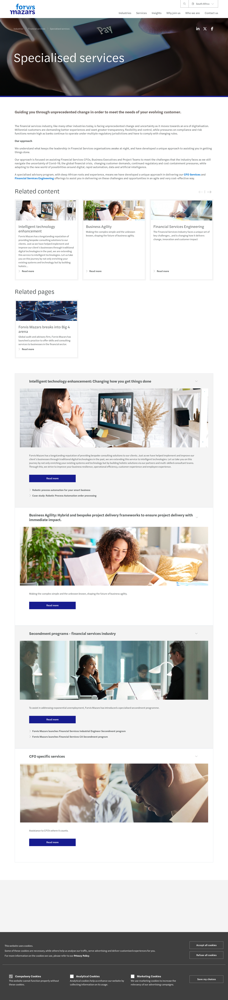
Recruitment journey (148, 921)
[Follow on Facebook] (132, 888)
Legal (57, 917)
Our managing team (188, 931)
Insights (156, 13)
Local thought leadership (108, 921)
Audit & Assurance (64, 921)
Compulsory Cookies (28, 976)
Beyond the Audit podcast (108, 913)
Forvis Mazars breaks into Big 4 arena (44, 329)
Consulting (60, 925)
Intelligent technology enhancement (36, 228)
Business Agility (99, 226)
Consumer (19, 913)
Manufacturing (21, 910)
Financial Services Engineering (178, 226)
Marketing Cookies (149, 976)
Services (141, 13)
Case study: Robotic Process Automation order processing (64, 495)
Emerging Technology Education (112, 910)
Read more (28, 271)
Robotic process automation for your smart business (61, 490)
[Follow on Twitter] (117, 888)
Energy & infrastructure (25, 917)
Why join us (173, 13)
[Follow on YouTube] (139, 888)
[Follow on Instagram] (125, 888)
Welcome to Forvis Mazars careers (154, 910)
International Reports (106, 917)
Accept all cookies (206, 945)
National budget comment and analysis (111, 926)
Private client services (65, 910)
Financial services (36, 28)
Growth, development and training (154, 928)
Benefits (142, 925)
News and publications (190, 913)
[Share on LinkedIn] (197, 28)
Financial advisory (63, 928)
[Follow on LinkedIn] (110, 888)
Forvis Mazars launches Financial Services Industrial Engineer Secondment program (79, 731)
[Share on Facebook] (212, 28)
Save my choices (206, 979)
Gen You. (142, 913)
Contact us (211, 13)
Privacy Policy (81, 955)
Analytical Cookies (88, 976)
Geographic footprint (189, 927)
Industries (125, 13)
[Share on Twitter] (205, 28)
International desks (64, 913)
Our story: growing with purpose (194, 917)
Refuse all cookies (206, 955)
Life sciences (20, 925)
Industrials (19, 928)
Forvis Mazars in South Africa (193, 910)
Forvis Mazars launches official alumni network (194, 922)
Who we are (192, 13)
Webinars (100, 931)
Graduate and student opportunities (155, 917)
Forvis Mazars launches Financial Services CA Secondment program (70, 736)
